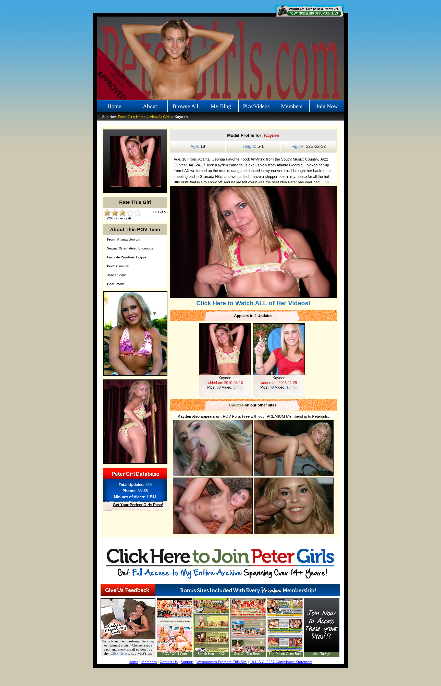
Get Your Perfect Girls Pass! (138, 505)
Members (291, 106)
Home (114, 106)
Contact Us (169, 662)
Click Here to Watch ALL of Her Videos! (253, 303)
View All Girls (160, 117)
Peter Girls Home (132, 117)
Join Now (327, 106)
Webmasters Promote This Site (222, 662)
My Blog (221, 106)
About (150, 106)
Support (187, 662)
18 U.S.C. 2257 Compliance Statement (281, 662)
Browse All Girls (185, 107)
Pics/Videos (256, 106)
